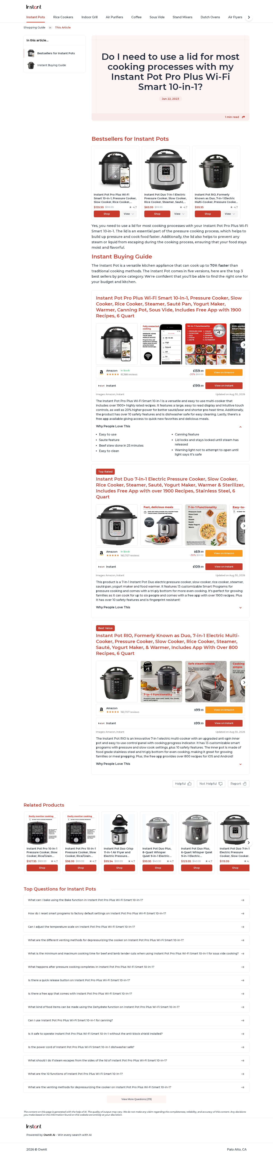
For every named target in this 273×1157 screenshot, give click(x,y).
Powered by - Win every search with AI (59, 1135)
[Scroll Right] (249, 17)
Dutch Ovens (210, 17)
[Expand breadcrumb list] (50, 27)
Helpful (180, 783)
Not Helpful (208, 783)
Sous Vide (157, 17)
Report (235, 783)
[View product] (115, 182)
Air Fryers (235, 17)
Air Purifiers (114, 17)
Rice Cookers (63, 17)
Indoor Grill (89, 17)
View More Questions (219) (136, 1099)
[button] (243, 116)
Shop (107, 213)
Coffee (136, 17)
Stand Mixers (182, 17)
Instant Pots (35, 17)
